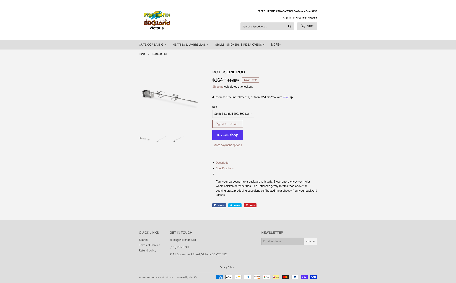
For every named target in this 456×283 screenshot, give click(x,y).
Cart (310, 26)
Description (223, 162)
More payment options (228, 145)
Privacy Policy (227, 267)
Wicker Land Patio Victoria (160, 277)
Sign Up (310, 241)
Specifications (225, 168)
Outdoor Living (151, 44)
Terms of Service (149, 245)
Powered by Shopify (187, 277)
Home (142, 54)
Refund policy (147, 250)
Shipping (218, 86)
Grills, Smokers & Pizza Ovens (239, 44)
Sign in (287, 17)
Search (143, 240)
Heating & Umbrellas (190, 44)
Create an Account (306, 17)
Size (214, 106)
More (275, 44)
